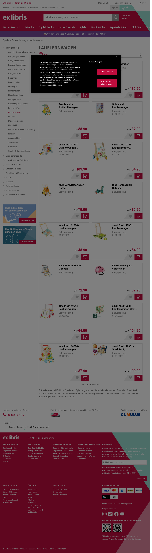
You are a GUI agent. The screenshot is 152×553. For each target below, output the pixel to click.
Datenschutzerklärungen (51, 85)
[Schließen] (116, 56)
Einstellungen (95, 62)
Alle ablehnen (106, 72)
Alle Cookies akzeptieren (107, 83)
